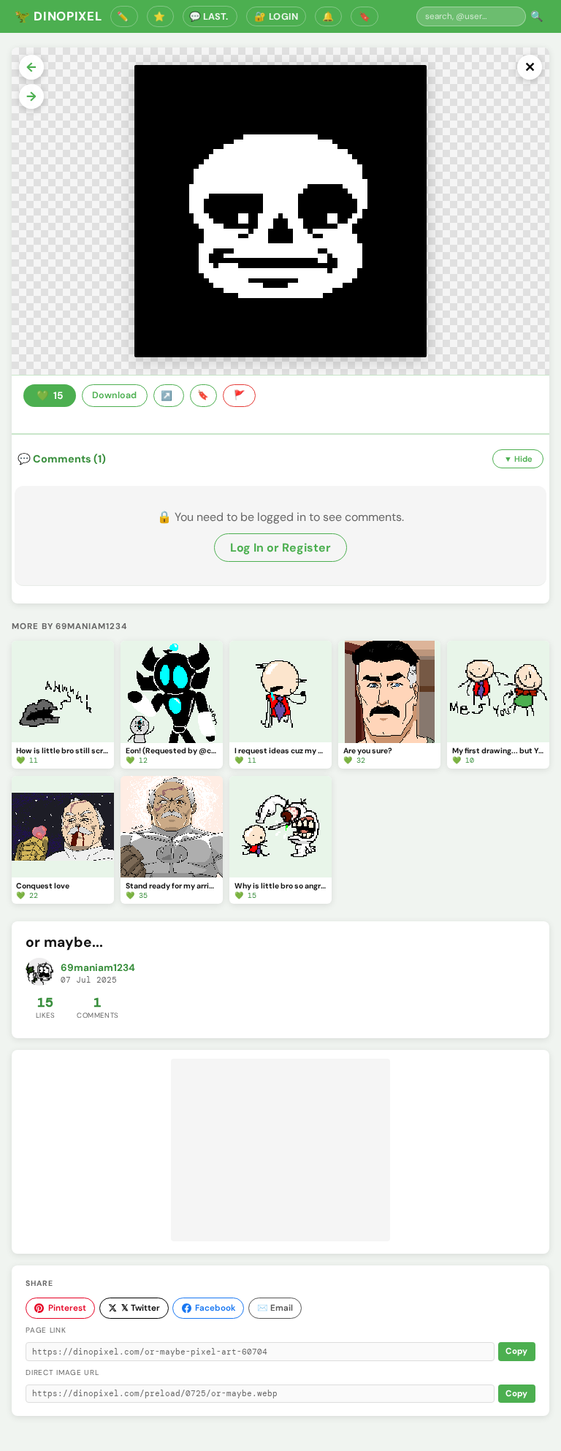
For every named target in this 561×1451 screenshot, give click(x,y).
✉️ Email (275, 1308)
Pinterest (67, 1308)
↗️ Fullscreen (168, 396)
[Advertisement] (280, 1150)
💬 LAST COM (210, 16)
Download (114, 395)
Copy (516, 1351)
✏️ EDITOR (124, 16)
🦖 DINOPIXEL (58, 16)
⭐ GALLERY (161, 16)
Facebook (215, 1308)
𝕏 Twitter (140, 1308)
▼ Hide (518, 459)
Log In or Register (280, 547)
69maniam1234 (98, 967)
